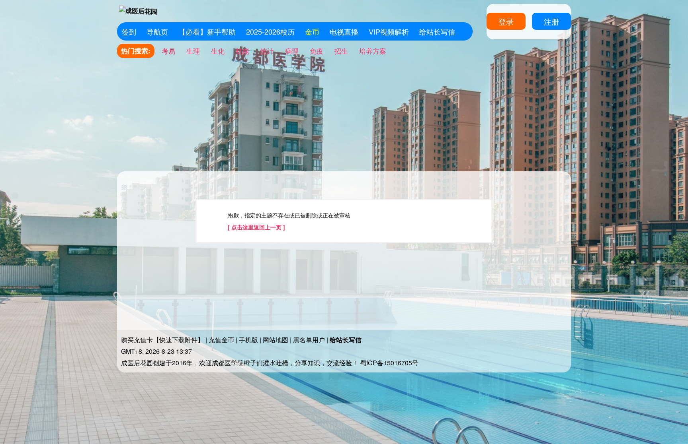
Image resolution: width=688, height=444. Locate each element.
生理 (193, 51)
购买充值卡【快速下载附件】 (162, 339)
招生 (341, 51)
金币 (312, 31)
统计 (267, 51)
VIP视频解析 (389, 31)
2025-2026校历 (270, 31)
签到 (129, 31)
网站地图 (275, 339)
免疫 (316, 51)
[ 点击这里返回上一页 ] (256, 227)
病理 (292, 51)
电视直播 (344, 31)
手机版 (248, 339)
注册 (551, 21)
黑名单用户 (309, 339)
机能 (242, 51)
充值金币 (221, 339)
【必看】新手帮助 (207, 31)
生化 (218, 51)
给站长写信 (437, 31)
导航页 (157, 31)
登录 (506, 21)
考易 (168, 51)
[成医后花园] (138, 11)
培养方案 (372, 51)
